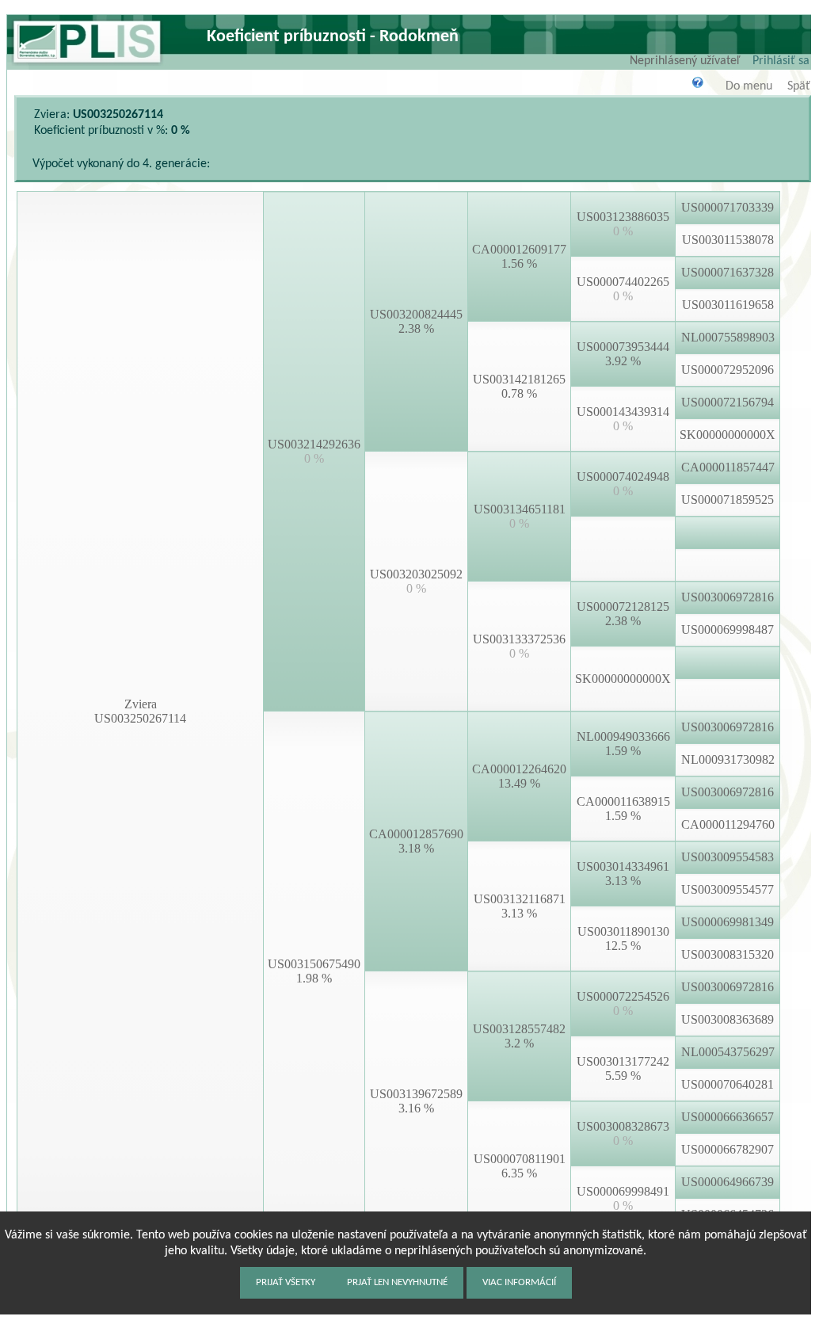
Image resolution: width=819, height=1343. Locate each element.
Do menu (749, 86)
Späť (798, 86)
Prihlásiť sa (780, 61)
